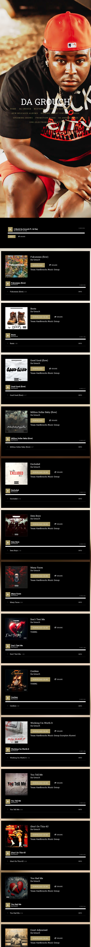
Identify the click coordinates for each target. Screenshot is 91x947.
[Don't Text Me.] (16, 629)
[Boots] (16, 318)
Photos (77, 109)
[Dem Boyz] (16, 525)
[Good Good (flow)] (16, 370)
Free (12, 236)
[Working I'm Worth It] (16, 732)
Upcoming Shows (23, 118)
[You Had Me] (16, 888)
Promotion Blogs (46, 118)
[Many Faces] (16, 577)
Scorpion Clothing (59, 109)
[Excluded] (16, 474)
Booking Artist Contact (55, 113)
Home (13, 109)
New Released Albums (25, 113)
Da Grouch (25, 109)
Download (38, 265)
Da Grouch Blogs (68, 118)
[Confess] (16, 681)
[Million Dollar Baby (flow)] (16, 422)
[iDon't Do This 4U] (16, 836)
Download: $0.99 (40, 317)
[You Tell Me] (16, 784)
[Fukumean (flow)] (16, 266)
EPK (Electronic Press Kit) (45, 122)
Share (22, 236)
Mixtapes (39, 109)
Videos (75, 113)
